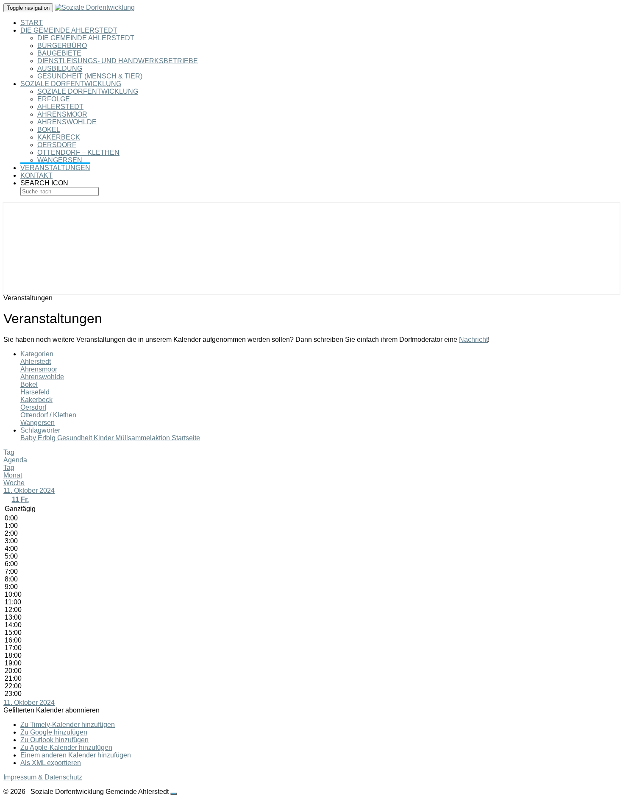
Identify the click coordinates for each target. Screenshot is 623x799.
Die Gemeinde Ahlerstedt (68, 30)
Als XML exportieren (50, 762)
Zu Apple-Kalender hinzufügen (66, 747)
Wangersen (59, 160)
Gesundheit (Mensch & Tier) (89, 76)
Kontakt (36, 175)
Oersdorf (56, 144)
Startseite (186, 437)
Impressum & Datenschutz (42, 777)
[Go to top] (173, 794)
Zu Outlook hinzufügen (54, 739)
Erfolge (53, 99)
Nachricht (473, 339)
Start (31, 22)
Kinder (104, 437)
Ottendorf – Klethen (78, 152)
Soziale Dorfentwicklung (70, 83)
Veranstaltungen (55, 167)
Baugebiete (59, 53)
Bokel (48, 129)
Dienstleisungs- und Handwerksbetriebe (117, 60)
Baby (29, 437)
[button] (51, 710)
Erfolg (47, 437)
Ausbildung (59, 68)
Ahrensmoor (62, 114)
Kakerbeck (58, 137)
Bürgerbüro (62, 45)
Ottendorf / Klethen (48, 415)
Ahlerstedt (60, 106)
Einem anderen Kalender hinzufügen (75, 755)
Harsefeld (35, 392)
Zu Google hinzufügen (53, 732)
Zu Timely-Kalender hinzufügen (67, 724)
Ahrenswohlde (67, 122)
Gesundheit (75, 437)
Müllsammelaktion (143, 437)
